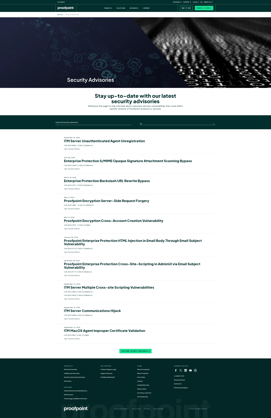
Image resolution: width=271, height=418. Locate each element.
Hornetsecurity (142, 397)
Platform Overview (70, 369)
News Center (141, 389)
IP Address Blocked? (108, 377)
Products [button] (108, 8)
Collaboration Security (72, 373)
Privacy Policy (136, 409)
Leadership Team (143, 385)
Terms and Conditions (121, 409)
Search (62, 2)
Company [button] (146, 8)
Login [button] (195, 2)
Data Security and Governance (74, 377)
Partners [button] (176, 2)
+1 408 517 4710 (179, 376)
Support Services (106, 373)
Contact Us (178, 384)
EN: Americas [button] (205, 2)
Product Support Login (108, 369)
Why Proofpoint (142, 373)
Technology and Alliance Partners (75, 398)
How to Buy (141, 377)
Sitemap (147, 409)
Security (60, 14)
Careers (140, 381)
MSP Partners (68, 395)
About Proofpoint (143, 369)
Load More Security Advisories (134, 351)
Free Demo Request (181, 388)
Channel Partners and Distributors (75, 391)
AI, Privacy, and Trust (144, 393)
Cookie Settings (158, 409)
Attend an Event (179, 380)
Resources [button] (134, 8)
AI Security (67, 381)
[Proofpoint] (67, 8)
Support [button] (186, 2)
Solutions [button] (121, 8)
